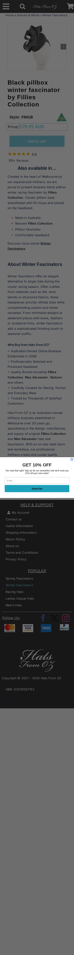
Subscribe (37, 488)
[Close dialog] (72, 459)
